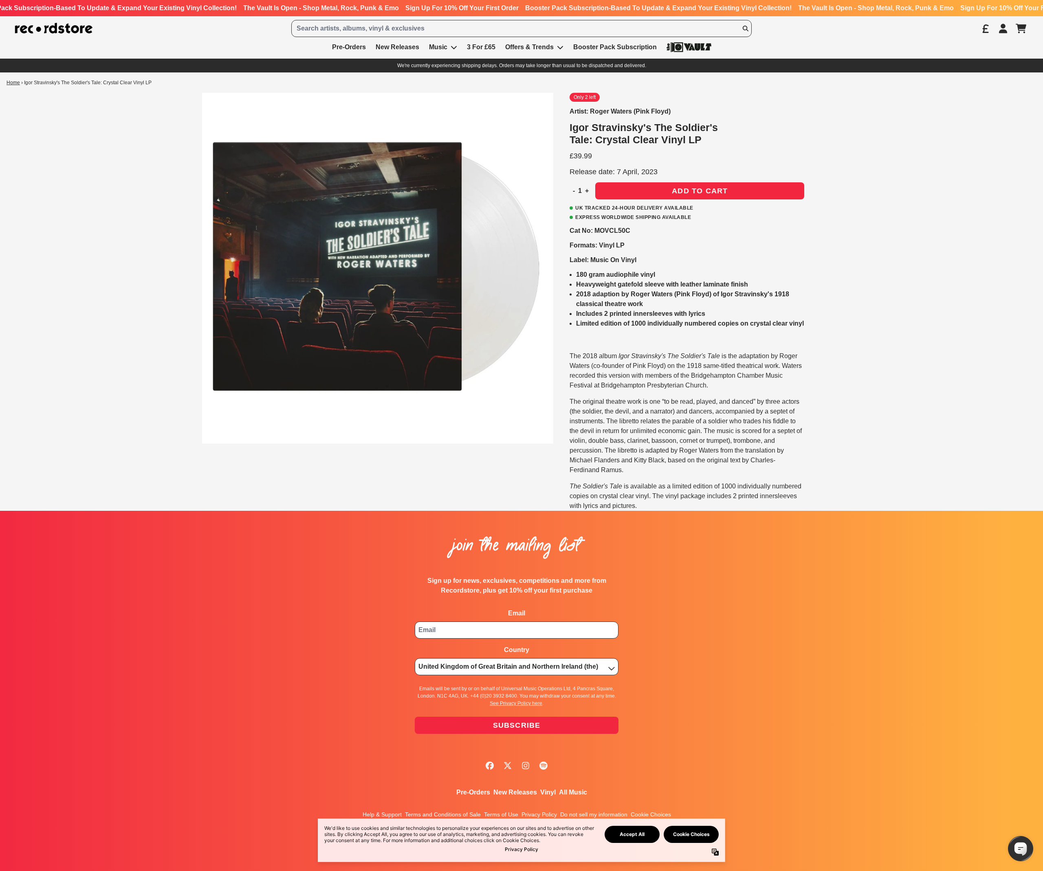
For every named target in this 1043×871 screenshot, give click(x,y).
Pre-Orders (473, 792)
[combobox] (521, 28)
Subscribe (517, 725)
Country (516, 649)
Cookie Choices (651, 814)
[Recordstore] (54, 28)
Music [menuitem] (438, 47)
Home (13, 82)
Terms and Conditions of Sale (443, 814)
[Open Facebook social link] (490, 766)
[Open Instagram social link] (526, 766)
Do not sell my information (593, 814)
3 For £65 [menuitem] (481, 47)
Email (516, 613)
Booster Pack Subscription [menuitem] (615, 47)
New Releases (515, 792)
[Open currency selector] (985, 28)
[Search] (745, 28)
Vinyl (548, 792)
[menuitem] (689, 47)
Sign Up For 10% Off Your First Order (462, 7)
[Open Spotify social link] (543, 766)
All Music (573, 792)
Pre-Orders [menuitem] (349, 47)
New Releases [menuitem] (397, 47)
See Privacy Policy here (516, 703)
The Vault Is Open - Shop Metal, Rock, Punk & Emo (321, 7)
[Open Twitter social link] (508, 766)
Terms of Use (501, 814)
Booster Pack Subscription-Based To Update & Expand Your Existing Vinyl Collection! (658, 7)
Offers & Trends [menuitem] (529, 47)
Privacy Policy (539, 814)
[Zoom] (377, 268)
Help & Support (382, 814)
